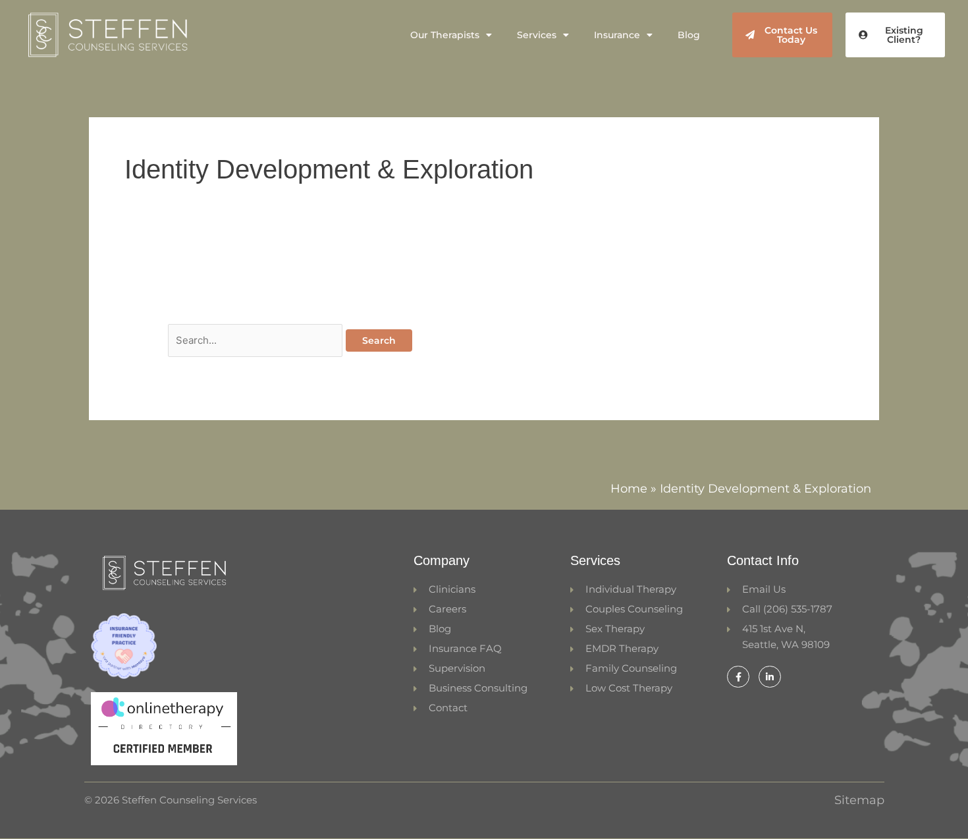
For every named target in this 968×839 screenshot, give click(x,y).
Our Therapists (444, 35)
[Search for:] (257, 340)
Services (536, 35)
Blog (689, 35)
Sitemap (859, 800)
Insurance (617, 35)
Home (628, 488)
